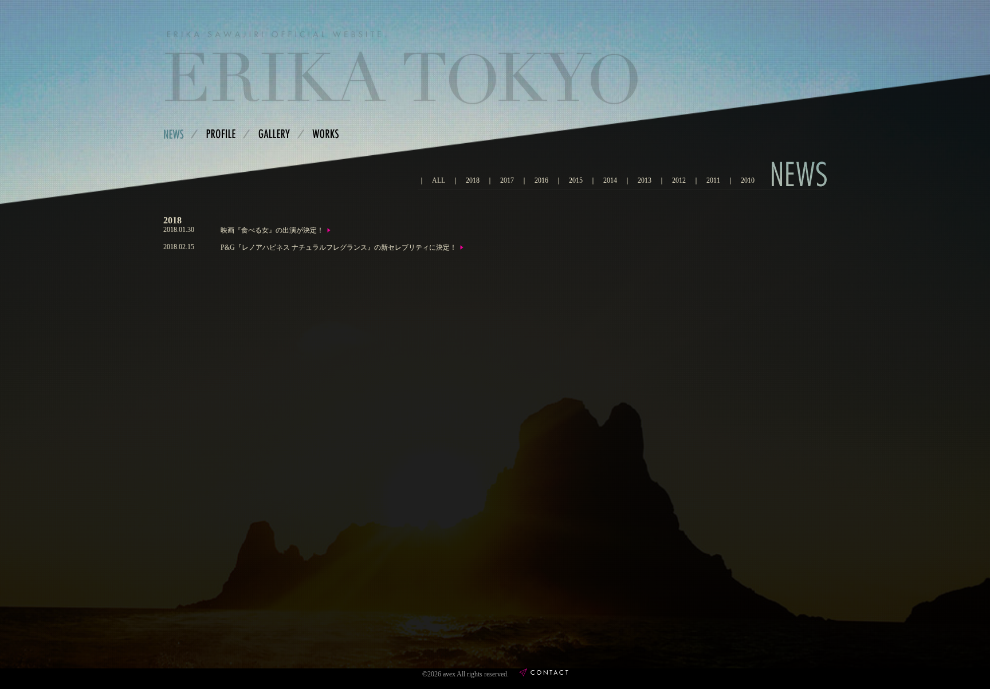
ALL (438, 180)
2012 (679, 180)
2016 (541, 180)
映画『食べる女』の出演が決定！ (272, 230)
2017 (507, 180)
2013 (644, 180)
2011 (713, 180)
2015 (576, 180)
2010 (748, 180)
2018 (473, 180)
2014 (610, 180)
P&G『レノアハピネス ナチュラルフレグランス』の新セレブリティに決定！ (339, 247)
